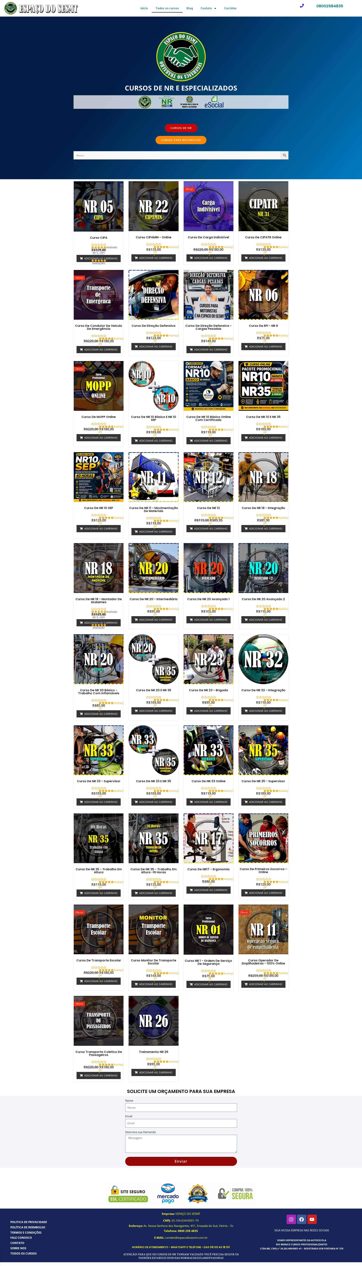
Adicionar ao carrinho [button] (155, 258)
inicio (144, 8)
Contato (206, 8)
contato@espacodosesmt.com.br (186, 1237)
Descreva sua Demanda (140, 1132)
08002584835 (329, 6)
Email (128, 1116)
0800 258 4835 (188, 1231)
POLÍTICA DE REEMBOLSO (27, 1227)
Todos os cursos (167, 8)
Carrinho (230, 8)
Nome (129, 1100)
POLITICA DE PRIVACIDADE (28, 1222)
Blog (189, 8)
